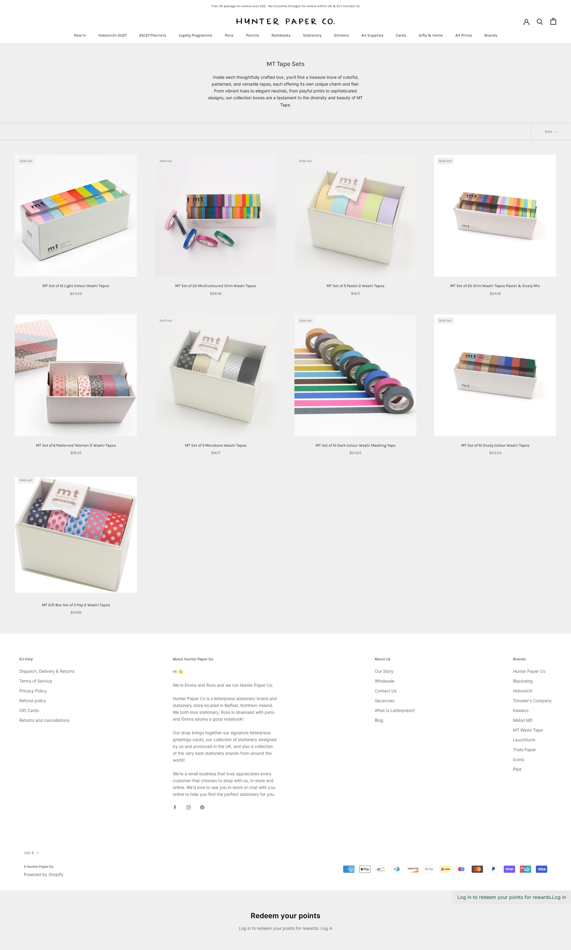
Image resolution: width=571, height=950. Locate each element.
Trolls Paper (524, 749)
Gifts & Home (431, 35)
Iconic (519, 759)
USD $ (29, 853)
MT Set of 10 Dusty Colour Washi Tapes (495, 445)
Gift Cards (29, 710)
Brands (490, 35)
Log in (559, 897)
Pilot (517, 769)
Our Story (384, 671)
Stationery (312, 35)
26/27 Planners (152, 35)
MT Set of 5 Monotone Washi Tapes (216, 445)
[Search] (540, 21)
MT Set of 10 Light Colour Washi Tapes (76, 285)
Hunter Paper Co (529, 671)
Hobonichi (522, 690)
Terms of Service (35, 680)
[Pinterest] (202, 807)
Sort (549, 131)
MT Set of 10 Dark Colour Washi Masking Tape (356, 445)
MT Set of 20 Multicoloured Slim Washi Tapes (215, 285)
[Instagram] (188, 807)
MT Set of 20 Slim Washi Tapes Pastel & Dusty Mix (495, 285)
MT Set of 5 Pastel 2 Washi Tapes (356, 285)
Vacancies (384, 700)
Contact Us (385, 690)
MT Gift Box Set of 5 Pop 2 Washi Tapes (76, 605)
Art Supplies (372, 35)
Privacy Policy (33, 690)
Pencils (252, 35)
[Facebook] (175, 807)
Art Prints (463, 35)
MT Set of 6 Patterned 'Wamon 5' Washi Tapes (76, 445)
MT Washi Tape (528, 729)
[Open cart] (553, 21)
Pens (229, 35)
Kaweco (520, 710)
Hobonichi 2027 (112, 35)
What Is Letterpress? (395, 710)
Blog (379, 720)
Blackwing (523, 680)
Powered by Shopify (43, 874)
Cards (401, 35)
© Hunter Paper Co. (39, 866)
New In (80, 35)
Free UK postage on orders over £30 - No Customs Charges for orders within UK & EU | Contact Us (285, 6)
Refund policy (32, 700)
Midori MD (523, 720)
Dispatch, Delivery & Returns (47, 671)
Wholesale (384, 680)
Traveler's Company (532, 700)
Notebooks (281, 35)
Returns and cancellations (44, 720)
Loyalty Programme (195, 35)
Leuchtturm (524, 739)
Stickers (341, 35)
